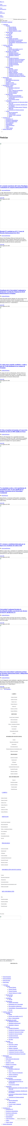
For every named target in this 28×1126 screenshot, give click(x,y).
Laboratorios (8, 1086)
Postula (10, 1014)
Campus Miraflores (14, 710)
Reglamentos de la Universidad (16, 1004)
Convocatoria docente (14, 746)
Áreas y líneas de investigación (16, 1072)
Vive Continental (14, 726)
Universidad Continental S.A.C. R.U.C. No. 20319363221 (7, 960)
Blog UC (2, 1)
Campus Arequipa (14, 697)
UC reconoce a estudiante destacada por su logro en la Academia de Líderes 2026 (12, 544)
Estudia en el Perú (10, 1062)
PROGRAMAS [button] (6, 843)
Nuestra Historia (12, 987)
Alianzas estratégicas (13, 1074)
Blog (2, 896)
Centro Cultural (9, 1122)
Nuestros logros (9, 994)
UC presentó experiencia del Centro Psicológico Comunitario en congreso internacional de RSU (14, 186)
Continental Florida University (14, 766)
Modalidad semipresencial (14, 1023)
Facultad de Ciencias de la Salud (16, 1032)
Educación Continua (13, 1044)
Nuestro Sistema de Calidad (15, 993)
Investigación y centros (8, 1066)
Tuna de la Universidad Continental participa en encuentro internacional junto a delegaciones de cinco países (14, 673)
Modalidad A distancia (14, 1025)
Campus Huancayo (14, 704)
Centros (7, 1099)
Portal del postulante (14, 782)
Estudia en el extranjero (11, 1064)
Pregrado (8, 1027)
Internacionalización (14, 721)
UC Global (8, 1060)
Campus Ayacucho (14, 699)
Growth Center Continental (14, 717)
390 (5, 689)
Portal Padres (6, 982)
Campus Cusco (14, 701)
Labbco (7, 1120)
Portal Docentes (6, 980)
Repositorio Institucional (14, 742)
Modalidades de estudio (11, 1020)
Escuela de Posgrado (14, 769)
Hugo (3, 495)
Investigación (14, 728)
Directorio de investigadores (15, 1079)
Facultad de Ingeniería (14, 1028)
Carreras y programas (8, 1011)
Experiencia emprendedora (12, 1111)
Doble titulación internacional (12, 1058)
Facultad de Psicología (14, 1037)
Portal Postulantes (7, 976)
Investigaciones (9, 1067)
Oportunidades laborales (14, 731)
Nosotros (8, 986)
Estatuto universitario (13, 1002)
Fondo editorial (12, 1102)
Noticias (8, 190)
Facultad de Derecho (13, 1035)
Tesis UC (11, 1070)
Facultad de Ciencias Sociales (15, 1033)
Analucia (4, 296)
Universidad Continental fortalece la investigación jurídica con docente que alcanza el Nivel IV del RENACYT (13, 611)
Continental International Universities (17, 1053)
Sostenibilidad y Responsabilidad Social (18, 1008)
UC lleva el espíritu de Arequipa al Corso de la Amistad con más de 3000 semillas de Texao (13, 430)
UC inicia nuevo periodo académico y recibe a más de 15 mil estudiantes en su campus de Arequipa (13, 366)
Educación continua (14, 771)
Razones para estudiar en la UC (16, 1016)
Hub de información (14, 719)
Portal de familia (14, 786)
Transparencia (14, 744)
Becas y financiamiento (14, 1018)
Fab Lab (14, 733)
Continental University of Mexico (16, 1052)
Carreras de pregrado (14, 757)
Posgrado (11, 1042)
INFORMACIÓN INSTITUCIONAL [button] (11, 869)
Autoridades (8, 998)
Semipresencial (14, 759)
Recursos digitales (13, 1076)
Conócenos (5, 984)
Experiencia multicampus (11, 1113)
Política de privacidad (14, 751)
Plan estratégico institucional (15, 1006)
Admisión (8, 1013)
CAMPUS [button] (4, 792)
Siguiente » (8, 689)
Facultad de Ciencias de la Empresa (17, 1030)
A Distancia (14, 762)
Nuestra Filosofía (12, 989)
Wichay (10, 1106)
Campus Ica (14, 706)
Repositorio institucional (14, 1069)
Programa (8, 1041)
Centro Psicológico (10, 1118)
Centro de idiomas (14, 764)
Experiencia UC (6, 1108)
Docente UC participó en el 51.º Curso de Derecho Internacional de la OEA (12, 232)
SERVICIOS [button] (5, 816)
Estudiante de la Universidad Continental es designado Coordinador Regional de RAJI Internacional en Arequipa (13, 291)
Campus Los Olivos (14, 708)
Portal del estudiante (14, 784)
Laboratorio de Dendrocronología (16, 1097)
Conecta (14, 739)
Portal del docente (14, 789)
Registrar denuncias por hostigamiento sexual (14, 748)
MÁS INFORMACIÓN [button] (8, 891)
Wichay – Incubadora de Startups (14, 724)
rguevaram (4, 190)
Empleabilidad (9, 1116)
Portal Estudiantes (7, 978)
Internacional (6, 1055)
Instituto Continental (14, 773)
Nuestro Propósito (13, 991)
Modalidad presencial (13, 1021)
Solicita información (7, 1124)
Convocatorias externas (14, 1084)
